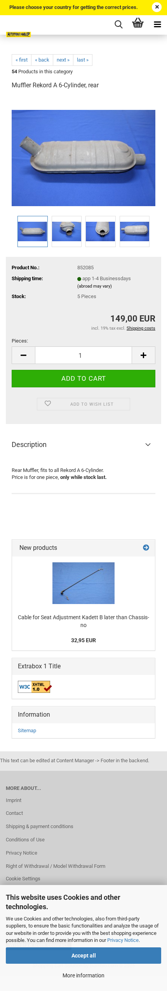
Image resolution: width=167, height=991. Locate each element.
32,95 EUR (83, 640)
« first (22, 60)
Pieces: (20, 341)
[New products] (146, 548)
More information (83, 975)
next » (63, 60)
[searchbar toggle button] (118, 25)
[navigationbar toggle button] (157, 25)
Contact (14, 813)
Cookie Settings (23, 878)
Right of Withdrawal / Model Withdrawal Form (55, 866)
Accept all (83, 955)
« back (42, 60)
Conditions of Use (25, 840)
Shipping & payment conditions (39, 826)
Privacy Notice (123, 940)
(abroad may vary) (94, 286)
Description (29, 444)
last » (83, 60)
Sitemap (27, 730)
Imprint (13, 800)
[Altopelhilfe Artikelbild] (83, 155)
